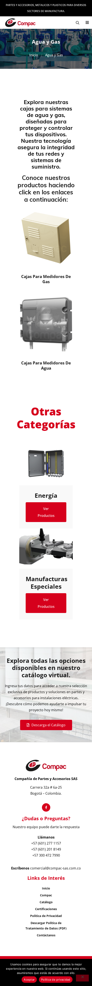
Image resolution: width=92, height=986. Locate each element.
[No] (82, 978)
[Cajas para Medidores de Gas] (46, 237)
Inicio (33, 55)
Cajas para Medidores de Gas (46, 279)
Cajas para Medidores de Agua (46, 365)
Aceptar (29, 979)
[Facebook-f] (46, 807)
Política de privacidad (55, 979)
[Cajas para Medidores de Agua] (46, 324)
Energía (46, 495)
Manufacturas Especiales (46, 582)
